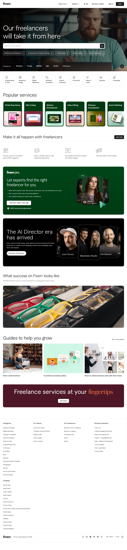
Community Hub (69, 434)
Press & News (7, 525)
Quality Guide (38, 434)
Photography (7, 464)
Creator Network (8, 515)
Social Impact (7, 495)
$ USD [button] (117, 536)
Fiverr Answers (38, 441)
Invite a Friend (7, 522)
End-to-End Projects (9, 471)
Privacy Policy (7, 505)
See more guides (118, 339)
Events (66, 441)
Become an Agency (70, 431)
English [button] (111, 536)
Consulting (6, 451)
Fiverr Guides (38, 438)
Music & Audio (7, 441)
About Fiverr (7, 485)
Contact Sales (99, 451)
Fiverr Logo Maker (100, 448)
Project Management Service (103, 431)
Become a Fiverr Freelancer (72, 428)
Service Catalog (8, 474)
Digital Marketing (8, 431)
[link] (14, 53)
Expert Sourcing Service (102, 434)
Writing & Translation (9, 434)
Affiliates (5, 518)
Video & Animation (8, 438)
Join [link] (120, 4)
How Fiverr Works (39, 428)
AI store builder (99, 444)
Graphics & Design (8, 428)
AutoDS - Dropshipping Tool (103, 438)
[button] (63, 4)
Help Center (7, 488)
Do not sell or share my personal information (16, 508)
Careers (5, 498)
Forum (66, 438)
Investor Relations (8, 528)
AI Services (6, 448)
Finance (5, 468)
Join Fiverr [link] (63, 401)
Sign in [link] (111, 4)
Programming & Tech (9, 444)
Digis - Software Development (104, 441)
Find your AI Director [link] (16, 253)
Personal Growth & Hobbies (11, 461)
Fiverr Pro (98, 428)
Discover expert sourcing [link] (19, 203)
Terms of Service (8, 502)
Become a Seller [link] (98, 4)
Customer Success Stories (42, 431)
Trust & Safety (7, 492)
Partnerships (7, 512)
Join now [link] (119, 137)
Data (4, 454)
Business (5, 458)
